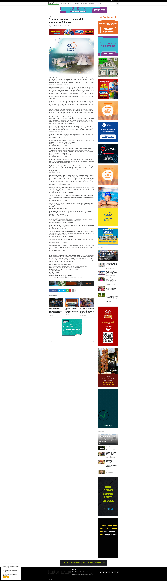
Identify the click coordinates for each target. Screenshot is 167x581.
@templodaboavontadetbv (64, 275)
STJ (85, 0)
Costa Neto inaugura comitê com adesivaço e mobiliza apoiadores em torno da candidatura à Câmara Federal (55, 311)
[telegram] (112, 572)
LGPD (92, 579)
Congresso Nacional (59, 0)
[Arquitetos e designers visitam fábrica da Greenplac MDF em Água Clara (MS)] (72, 302)
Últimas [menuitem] (63, 3)
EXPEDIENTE (98, 579)
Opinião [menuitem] (98, 3)
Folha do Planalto (60, 579)
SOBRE (81, 579)
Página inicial (52, 16)
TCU (82, 0)
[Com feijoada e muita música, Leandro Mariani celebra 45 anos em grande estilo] (101, 454)
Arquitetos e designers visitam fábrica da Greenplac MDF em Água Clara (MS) (71, 310)
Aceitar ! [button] (6, 577)
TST (91, 0)
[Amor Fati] (101, 472)
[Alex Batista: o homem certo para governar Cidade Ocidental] (101, 288)
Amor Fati (108, 470)
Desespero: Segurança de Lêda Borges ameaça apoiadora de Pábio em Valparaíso (107, 254)
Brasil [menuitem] (69, 3)
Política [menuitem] (76, 3)
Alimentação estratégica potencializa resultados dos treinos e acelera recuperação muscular (111, 463)
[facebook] (101, 572)
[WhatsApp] (67, 290)
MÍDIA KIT (112, 579)
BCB (94, 0)
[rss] (118, 1)
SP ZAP (117, 579)
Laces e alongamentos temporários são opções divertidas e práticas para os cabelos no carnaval (111, 280)
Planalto (49, 0)
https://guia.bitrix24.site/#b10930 (71, 277)
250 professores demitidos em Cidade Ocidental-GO (111, 272)
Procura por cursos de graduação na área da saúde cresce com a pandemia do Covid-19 (111, 265)
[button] (114, 3)
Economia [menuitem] (84, 3)
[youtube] (113, 1)
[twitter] (109, 1)
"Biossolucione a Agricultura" (110, 447)
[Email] (73, 290)
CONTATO (87, 579)
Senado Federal (67, 0)
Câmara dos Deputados (75, 0)
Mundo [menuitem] (91, 3)
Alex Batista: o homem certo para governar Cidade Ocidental (111, 288)
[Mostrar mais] (75, 290)
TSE (88, 0)
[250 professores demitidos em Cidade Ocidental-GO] (101, 273)
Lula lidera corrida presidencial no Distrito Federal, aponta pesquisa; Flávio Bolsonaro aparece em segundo (107, 438)
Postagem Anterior (53, 341)
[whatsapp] (115, 1)
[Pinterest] (70, 290)
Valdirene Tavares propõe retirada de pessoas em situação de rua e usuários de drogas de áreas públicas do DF (87, 311)
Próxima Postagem (91, 341)
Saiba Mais (5, 575)
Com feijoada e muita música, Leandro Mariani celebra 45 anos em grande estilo (111, 454)
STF (53, 0)
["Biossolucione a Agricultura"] (101, 448)
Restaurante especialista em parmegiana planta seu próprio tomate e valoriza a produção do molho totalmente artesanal (112, 297)
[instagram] (111, 1)
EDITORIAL (105, 579)
